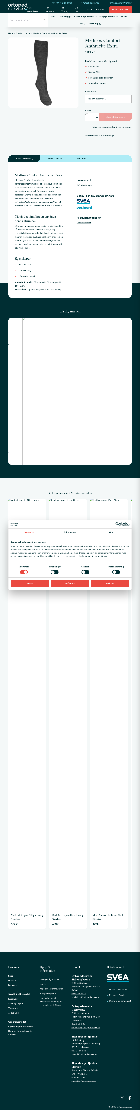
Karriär (88, 9)
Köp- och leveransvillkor (51, 988)
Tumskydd (13, 1008)
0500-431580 (79, 1077)
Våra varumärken (32, 9)
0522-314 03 (78, 1023)
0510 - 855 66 (79, 1050)
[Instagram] (122, 1098)
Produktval (90, 91)
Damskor (12, 985)
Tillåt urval (70, 583)
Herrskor (12, 980)
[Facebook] (129, 1098)
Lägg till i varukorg (115, 117)
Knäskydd (13, 998)
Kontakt (100, 9)
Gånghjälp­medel (17, 1021)
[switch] (55, 572)
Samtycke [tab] (29, 532)
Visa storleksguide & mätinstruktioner (112, 127)
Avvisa (30, 583)
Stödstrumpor (84, 222)
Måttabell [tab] (82, 158)
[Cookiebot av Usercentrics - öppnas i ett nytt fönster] (117, 524)
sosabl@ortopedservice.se (84, 1054)
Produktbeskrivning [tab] (24, 158)
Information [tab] (70, 532)
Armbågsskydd (15, 1003)
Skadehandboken (120, 9)
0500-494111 (79, 993)
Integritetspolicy (48, 993)
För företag (64, 9)
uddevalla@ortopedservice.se (86, 1027)
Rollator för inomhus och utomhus (20, 1033)
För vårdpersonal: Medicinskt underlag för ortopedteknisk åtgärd (51, 1002)
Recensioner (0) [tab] (54, 158)
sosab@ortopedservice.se (84, 1081)
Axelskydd (13, 1012)
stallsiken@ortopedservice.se (86, 997)
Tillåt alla (110, 583)
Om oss (76, 9)
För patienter (50, 9)
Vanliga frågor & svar (49, 979)
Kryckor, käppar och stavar (20, 1026)
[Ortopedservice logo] (17, 6)
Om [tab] (111, 532)
